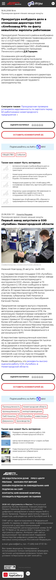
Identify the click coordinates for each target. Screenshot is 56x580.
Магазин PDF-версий (25, 482)
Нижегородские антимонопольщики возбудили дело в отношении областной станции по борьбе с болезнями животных (32, 176)
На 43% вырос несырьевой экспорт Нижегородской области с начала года (29, 458)
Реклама (7, 482)
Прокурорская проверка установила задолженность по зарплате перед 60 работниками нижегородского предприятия (26, 110)
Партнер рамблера (24, 567)
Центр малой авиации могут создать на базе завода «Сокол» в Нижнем (31, 442)
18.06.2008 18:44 (8, 10)
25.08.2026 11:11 (7, 214)
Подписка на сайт (12, 489)
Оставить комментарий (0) (28, 135)
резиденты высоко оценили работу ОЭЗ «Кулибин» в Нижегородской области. (24, 364)
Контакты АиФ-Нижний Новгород (21, 493)
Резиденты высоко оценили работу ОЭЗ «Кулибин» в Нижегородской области (29, 433)
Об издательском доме (15, 478)
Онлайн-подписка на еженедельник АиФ (25, 485)
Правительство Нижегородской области (21, 264)
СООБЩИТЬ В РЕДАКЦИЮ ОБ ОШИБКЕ (21, 496)
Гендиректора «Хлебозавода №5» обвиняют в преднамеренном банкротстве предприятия (31, 200)
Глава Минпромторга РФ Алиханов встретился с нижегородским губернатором (32, 450)
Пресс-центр (38, 478)
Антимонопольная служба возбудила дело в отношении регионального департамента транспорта (31, 168)
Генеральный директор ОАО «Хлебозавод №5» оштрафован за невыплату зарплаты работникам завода (32, 185)
